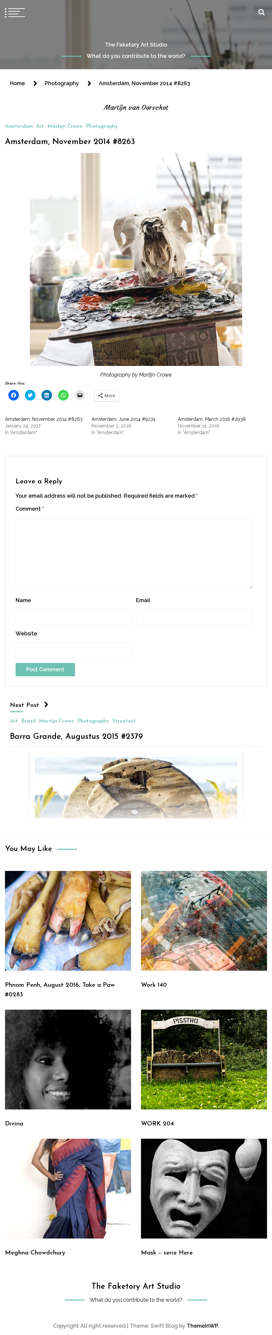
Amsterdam (19, 126)
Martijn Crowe (65, 126)
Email (143, 600)
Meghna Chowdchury (35, 1253)
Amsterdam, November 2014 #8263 (70, 142)
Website (26, 633)
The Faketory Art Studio (136, 45)
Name (23, 600)
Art (40, 126)
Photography (102, 126)
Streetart (124, 721)
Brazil (28, 721)
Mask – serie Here (167, 1253)
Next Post (24, 705)
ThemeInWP (202, 1326)
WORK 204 (157, 1124)
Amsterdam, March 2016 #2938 (212, 419)
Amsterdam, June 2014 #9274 (123, 419)
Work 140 (154, 985)
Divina (14, 1124)
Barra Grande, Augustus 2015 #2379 (76, 737)
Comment (30, 509)
